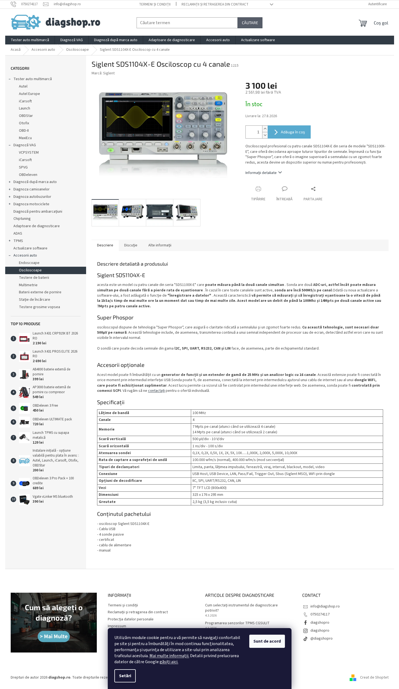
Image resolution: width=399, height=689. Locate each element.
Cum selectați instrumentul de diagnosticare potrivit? (241, 608)
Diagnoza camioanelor (31, 189)
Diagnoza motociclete (31, 204)
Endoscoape (29, 263)
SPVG (23, 167)
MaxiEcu (25, 138)
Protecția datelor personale (131, 619)
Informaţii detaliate (261, 173)
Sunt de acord (267, 641)
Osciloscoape (30, 270)
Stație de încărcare (34, 299)
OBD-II (24, 130)
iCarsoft (25, 101)
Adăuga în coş (293, 132)
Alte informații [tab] (159, 245)
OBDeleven (28, 175)
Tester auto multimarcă (32, 79)
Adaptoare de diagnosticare (36, 226)
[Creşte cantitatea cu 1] (265, 129)
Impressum (117, 626)
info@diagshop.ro (325, 606)
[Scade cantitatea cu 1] (265, 135)
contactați (156, 390)
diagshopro (319, 622)
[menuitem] (30, 40)
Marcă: (103, 73)
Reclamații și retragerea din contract (215, 4)
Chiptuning (22, 218)
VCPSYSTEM (29, 152)
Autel (23, 86)
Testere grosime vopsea (39, 307)
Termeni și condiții (155, 4)
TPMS (18, 241)
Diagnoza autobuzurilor (32, 196)
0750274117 (320, 614)
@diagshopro (321, 638)
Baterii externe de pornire (40, 292)
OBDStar (26, 116)
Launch (24, 108)
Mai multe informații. (169, 656)
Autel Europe (29, 94)
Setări (125, 676)
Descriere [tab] (105, 245)
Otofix (24, 123)
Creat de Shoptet (374, 677)
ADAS (17, 233)
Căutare (250, 22)
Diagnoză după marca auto (35, 182)
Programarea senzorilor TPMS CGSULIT (237, 623)
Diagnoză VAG (24, 145)
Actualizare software (30, 248)
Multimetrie (28, 285)
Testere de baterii (34, 277)
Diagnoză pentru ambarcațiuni (37, 211)
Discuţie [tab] (130, 245)
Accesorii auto (25, 255)
